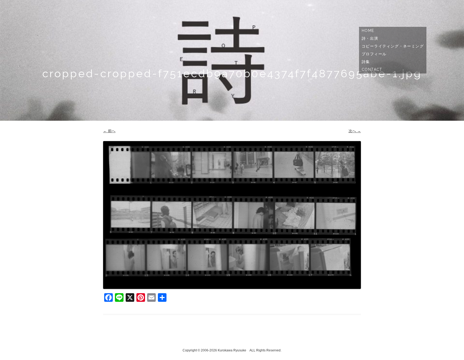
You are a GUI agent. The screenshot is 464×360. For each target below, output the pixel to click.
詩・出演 (370, 38)
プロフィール (374, 54)
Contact (372, 69)
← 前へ (109, 131)
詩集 (366, 62)
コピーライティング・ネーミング (393, 46)
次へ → (355, 131)
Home (368, 30)
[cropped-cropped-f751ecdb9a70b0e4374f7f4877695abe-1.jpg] (232, 215)
